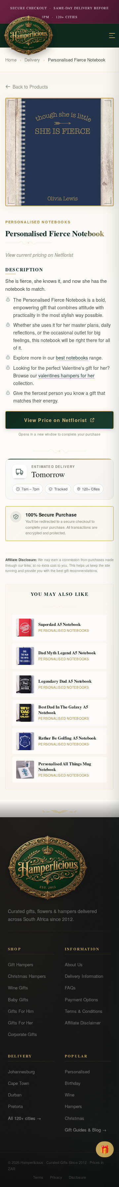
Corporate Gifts (22, 1034)
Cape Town (18, 1083)
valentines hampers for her (66, 375)
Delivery (32, 60)
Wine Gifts (18, 987)
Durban (14, 1094)
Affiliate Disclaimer (82, 1022)
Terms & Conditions (83, 1011)
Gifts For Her (20, 1022)
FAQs (70, 987)
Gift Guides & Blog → (85, 1130)
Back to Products (30, 86)
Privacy (56, 1177)
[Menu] (112, 35)
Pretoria (15, 1106)
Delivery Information (84, 976)
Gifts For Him (21, 1011)
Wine (69, 1094)
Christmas (74, 1118)
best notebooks (72, 357)
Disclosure (77, 1177)
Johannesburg (21, 1071)
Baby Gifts (18, 999)
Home (11, 60)
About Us (74, 964)
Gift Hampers (20, 964)
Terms (38, 1177)
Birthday (73, 1083)
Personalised (77, 1071)
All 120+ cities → (24, 1118)
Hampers (73, 1106)
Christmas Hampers (27, 976)
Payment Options (81, 999)
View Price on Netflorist (55, 420)
